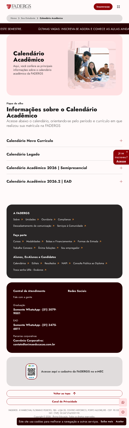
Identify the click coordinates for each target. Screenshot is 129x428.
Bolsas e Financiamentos (59, 241)
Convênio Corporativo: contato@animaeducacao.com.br (34, 342)
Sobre (16, 219)
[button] (123, 402)
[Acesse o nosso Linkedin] (98, 299)
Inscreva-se (103, 7)
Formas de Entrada (88, 241)
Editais (35, 263)
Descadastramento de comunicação (32, 226)
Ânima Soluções (46, 248)
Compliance (64, 219)
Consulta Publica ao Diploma (88, 263)
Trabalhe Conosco (22, 248)
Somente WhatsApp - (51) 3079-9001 (34, 311)
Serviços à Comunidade (70, 226)
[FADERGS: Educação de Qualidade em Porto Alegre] (49, 7)
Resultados (50, 263)
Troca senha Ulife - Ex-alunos (28, 270)
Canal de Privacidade (64, 401)
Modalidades (33, 241)
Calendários (19, 263)
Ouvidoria (46, 219)
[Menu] (118, 6)
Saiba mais (107, 421)
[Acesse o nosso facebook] (71, 299)
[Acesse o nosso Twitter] (111, 299)
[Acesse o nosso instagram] (84, 299)
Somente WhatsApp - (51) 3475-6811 (34, 327)
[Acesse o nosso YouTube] (71, 309)
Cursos (16, 241)
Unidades (31, 219)
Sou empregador (70, 248)
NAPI (64, 263)
